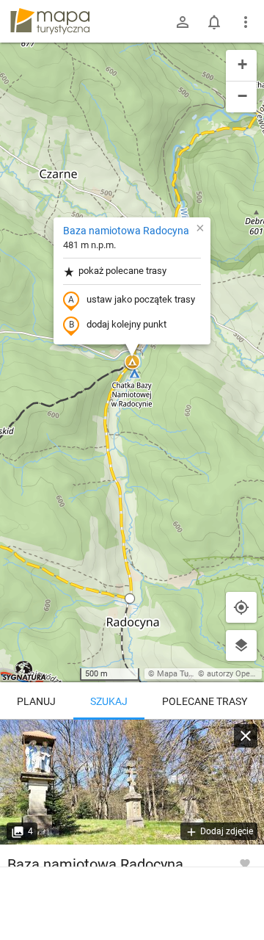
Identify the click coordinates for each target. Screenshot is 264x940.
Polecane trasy (204, 701)
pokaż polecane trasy (122, 270)
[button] (132, 363)
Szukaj (109, 701)
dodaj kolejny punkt (126, 324)
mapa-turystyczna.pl (50, 21)
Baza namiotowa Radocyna (126, 230)
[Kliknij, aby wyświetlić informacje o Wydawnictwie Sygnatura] (24, 670)
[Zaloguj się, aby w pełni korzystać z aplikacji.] (245, 863)
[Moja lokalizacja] (241, 607)
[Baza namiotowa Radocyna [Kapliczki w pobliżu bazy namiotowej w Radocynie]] (132, 782)
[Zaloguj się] (182, 22)
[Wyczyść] (245, 736)
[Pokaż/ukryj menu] (245, 22)
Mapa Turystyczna (190, 674)
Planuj (36, 701)
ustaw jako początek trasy (141, 299)
